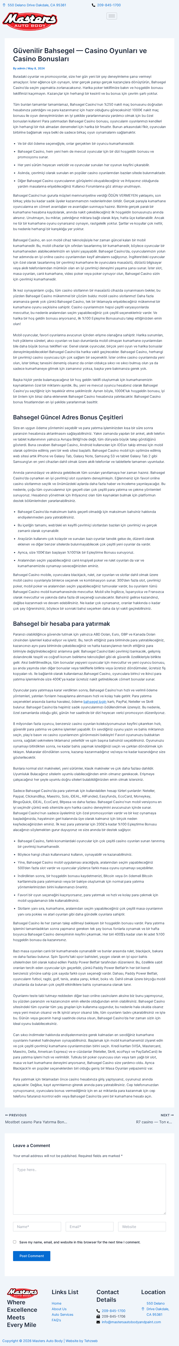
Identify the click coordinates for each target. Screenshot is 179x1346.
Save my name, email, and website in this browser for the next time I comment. (80, 1242)
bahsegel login (95, 702)
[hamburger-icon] (112, 16)
